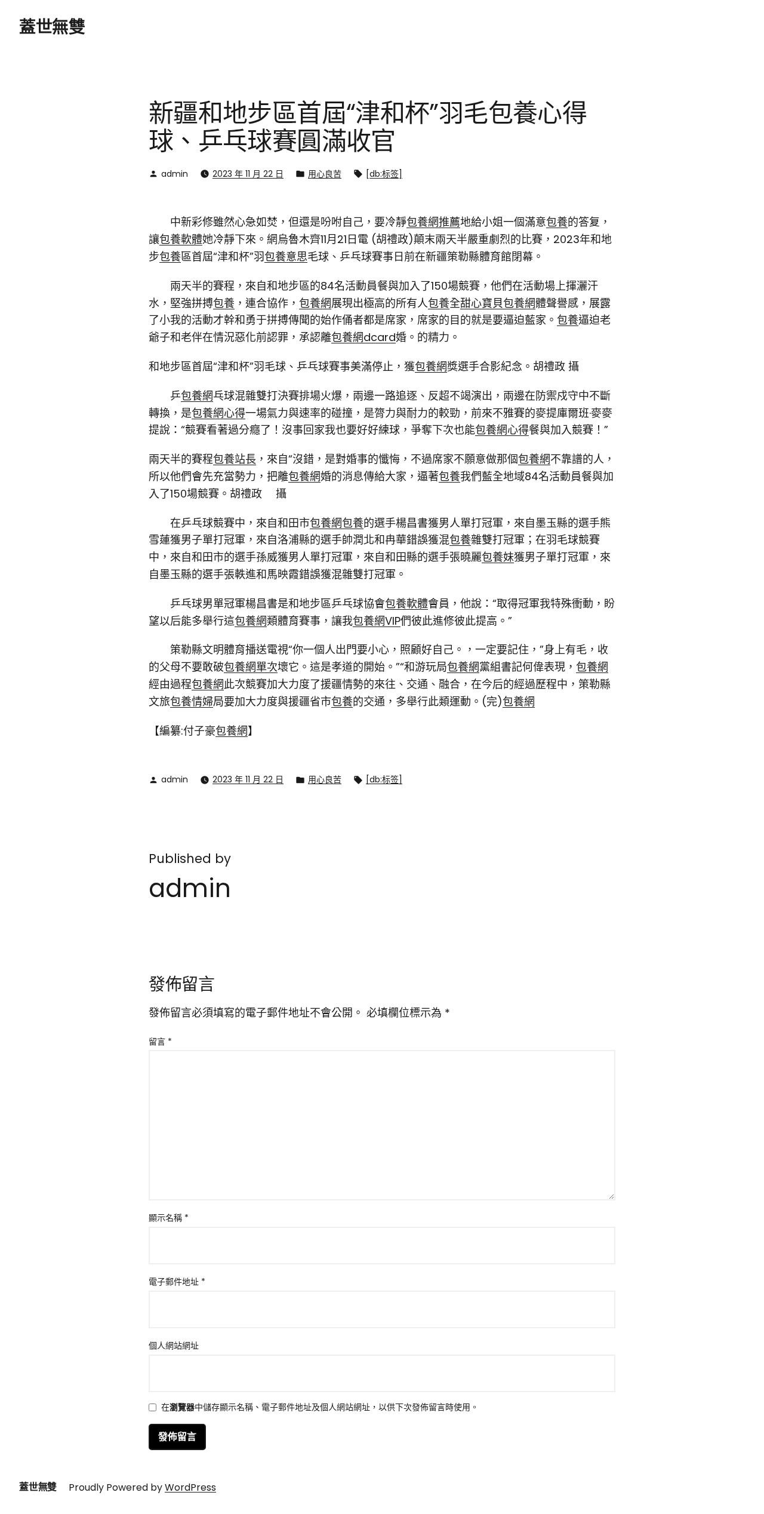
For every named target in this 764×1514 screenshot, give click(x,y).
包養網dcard (363, 337)
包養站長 (234, 459)
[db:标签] (384, 174)
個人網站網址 (174, 1346)
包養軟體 (180, 239)
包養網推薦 (433, 221)
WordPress (190, 1487)
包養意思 (285, 256)
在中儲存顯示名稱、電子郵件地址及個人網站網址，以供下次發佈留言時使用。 (320, 1408)
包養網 (315, 303)
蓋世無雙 (52, 27)
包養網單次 (251, 666)
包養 (557, 221)
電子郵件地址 (177, 1282)
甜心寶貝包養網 (497, 303)
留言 (160, 1042)
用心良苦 (324, 174)
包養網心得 (218, 413)
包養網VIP (377, 620)
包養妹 (498, 556)
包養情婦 (191, 701)
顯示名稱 (169, 1218)
